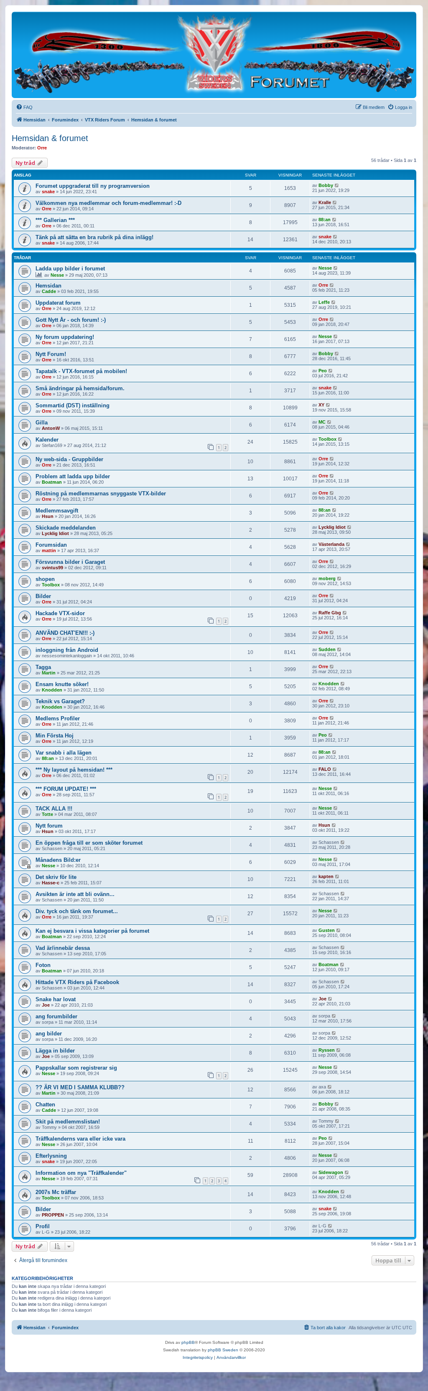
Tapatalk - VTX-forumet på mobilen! (81, 371)
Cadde (49, 291)
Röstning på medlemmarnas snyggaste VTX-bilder (101, 493)
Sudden (327, 649)
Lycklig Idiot (55, 533)
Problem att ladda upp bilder (73, 476)
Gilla (42, 422)
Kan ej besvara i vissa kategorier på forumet (92, 931)
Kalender (47, 440)
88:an (324, 219)
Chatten (45, 1104)
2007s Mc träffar (56, 1192)
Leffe (324, 302)
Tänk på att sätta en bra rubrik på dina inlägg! (94, 237)
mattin (49, 550)
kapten (326, 876)
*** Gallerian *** (55, 220)
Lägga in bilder (55, 1051)
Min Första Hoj (55, 735)
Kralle (324, 202)
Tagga (43, 667)
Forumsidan (51, 545)
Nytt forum (49, 826)
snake (48, 191)
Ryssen (326, 1050)
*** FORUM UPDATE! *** (66, 789)
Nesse (57, 275)
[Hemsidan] (214, 54)
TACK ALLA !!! (54, 808)
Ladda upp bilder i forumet (70, 268)
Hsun (48, 516)
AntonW (51, 428)
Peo (322, 370)
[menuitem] (24, 107)
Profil (43, 1226)
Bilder (43, 596)
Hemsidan (48, 286)
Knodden (52, 689)
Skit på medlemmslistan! (68, 1121)
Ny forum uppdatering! (65, 337)
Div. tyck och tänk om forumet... (77, 911)
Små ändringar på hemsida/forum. (80, 388)
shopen (45, 579)
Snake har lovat (56, 999)
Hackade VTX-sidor (60, 613)
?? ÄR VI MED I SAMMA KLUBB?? (80, 1087)
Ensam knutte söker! (62, 684)
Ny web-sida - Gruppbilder (69, 459)
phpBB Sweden (223, 1350)
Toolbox (327, 439)
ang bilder (49, 1033)
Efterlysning (51, 1156)
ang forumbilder (56, 1016)
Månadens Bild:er (58, 860)
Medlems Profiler (58, 718)
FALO (324, 769)
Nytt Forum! (51, 354)
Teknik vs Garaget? (60, 701)
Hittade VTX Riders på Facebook (77, 982)
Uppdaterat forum (58, 303)
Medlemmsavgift (57, 510)
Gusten (326, 930)
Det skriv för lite (56, 877)
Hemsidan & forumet (50, 138)
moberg (327, 578)
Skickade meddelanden (66, 528)
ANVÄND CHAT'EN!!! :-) (65, 633)
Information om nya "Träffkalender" (81, 1173)
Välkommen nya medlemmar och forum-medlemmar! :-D (108, 203)
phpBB (188, 1342)
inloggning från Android (67, 650)
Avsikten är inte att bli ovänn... (75, 894)
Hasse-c (50, 882)
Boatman (52, 482)
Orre (42, 147)
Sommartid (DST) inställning (73, 405)
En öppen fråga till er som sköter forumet (89, 843)
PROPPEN (53, 1214)
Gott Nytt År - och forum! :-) (71, 320)
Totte (47, 814)
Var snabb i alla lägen (64, 753)
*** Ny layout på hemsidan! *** (74, 770)
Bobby (325, 185)
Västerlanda (331, 544)
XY (321, 404)
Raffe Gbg (329, 612)
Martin (49, 672)
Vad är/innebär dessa (63, 948)
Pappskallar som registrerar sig (76, 1068)
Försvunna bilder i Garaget (70, 562)
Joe (46, 1004)
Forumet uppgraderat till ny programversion (93, 186)
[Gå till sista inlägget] (337, 185)
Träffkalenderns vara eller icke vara (80, 1139)
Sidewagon (330, 1172)
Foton (43, 965)
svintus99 (52, 567)
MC (322, 421)
